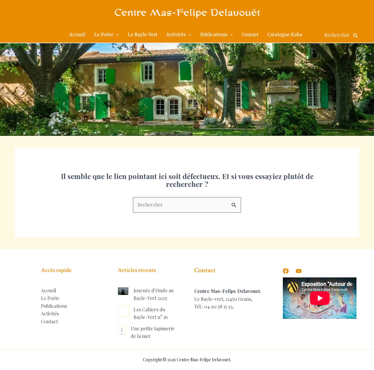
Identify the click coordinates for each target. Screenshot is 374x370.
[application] (116, 35)
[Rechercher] (355, 35)
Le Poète (50, 298)
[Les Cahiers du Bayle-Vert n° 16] (123, 311)
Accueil (48, 290)
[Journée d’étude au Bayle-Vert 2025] (123, 291)
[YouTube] (299, 271)
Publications (54, 306)
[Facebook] (286, 271)
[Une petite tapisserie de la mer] (122, 330)
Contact (49, 321)
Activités (50, 313)
